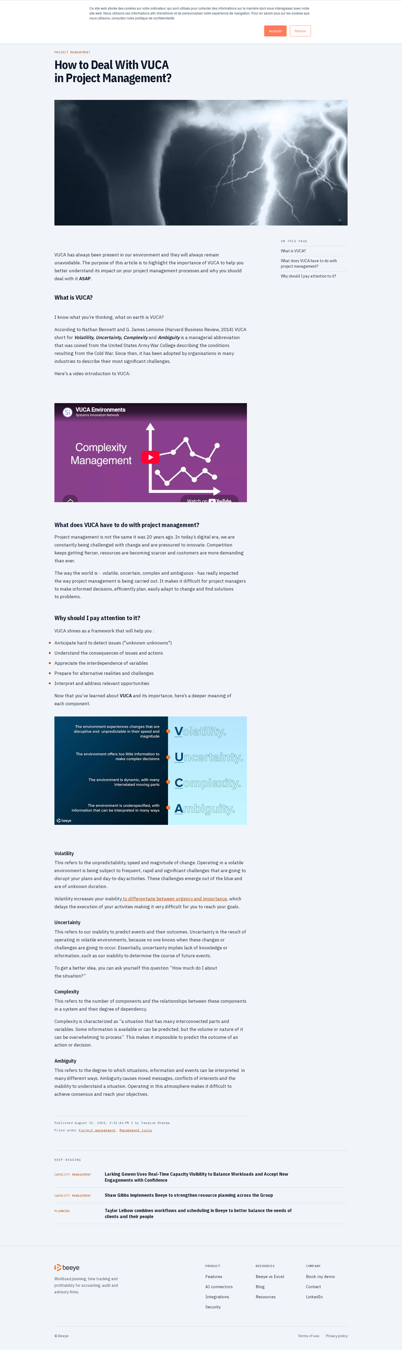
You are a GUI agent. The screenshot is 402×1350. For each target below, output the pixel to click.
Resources (266, 1296)
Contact (313, 1286)
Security (213, 1306)
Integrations (217, 1296)
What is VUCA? (293, 250)
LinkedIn (314, 1296)
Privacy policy (337, 1336)
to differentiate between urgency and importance (174, 899)
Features (213, 1276)
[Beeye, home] (125, 1267)
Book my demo (320, 1276)
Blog (260, 1286)
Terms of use (308, 1336)
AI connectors (219, 1286)
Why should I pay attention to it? (308, 276)
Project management (97, 1130)
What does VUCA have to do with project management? (309, 263)
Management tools (136, 1130)
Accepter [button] (275, 30)
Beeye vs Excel (270, 1276)
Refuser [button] (300, 30)
